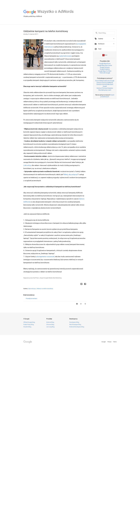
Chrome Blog (50, 324)
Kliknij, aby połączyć (71, 174)
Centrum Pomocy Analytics (105, 88)
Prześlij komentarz (31, 298)
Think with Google (104, 73)
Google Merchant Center (104, 65)
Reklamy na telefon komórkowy (45, 288)
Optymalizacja (32, 288)
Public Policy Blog (28, 324)
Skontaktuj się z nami (104, 90)
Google (104, 341)
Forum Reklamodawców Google (104, 80)
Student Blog (27, 327)
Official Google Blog (29, 322)
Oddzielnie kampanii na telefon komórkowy (45, 31)
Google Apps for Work (104, 71)
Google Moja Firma (104, 63)
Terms (115, 341)
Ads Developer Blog (75, 324)
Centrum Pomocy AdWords (105, 82)
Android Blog (50, 322)
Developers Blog (74, 322)
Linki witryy (27, 165)
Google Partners (105, 67)
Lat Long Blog (50, 327)
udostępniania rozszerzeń (45, 256)
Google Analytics (105, 69)
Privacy (110, 341)
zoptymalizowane (65, 56)
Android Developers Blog (76, 327)
